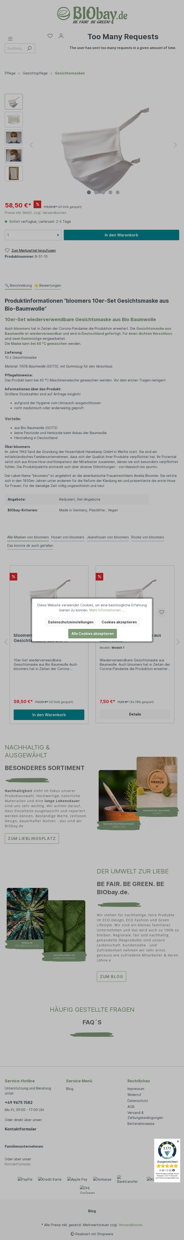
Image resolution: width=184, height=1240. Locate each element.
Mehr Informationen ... (107, 610)
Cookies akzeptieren (119, 622)
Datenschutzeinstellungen (70, 622)
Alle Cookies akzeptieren (92, 633)
